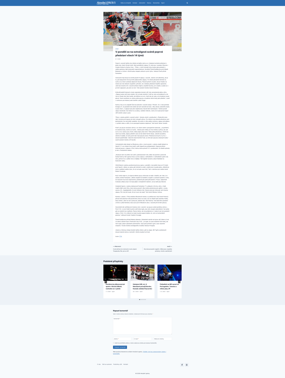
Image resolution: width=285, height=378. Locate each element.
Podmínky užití (117, 364)
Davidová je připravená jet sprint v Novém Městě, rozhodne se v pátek (115, 286)
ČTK (120, 236)
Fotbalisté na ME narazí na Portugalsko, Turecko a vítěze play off (169, 286)
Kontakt (125, 364)
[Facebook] (182, 365)
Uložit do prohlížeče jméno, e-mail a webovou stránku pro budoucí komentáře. (136, 343)
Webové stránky (159, 339)
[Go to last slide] (106, 281)
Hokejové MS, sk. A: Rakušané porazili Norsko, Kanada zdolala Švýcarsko (142, 286)
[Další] (179, 281)
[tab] (139, 299)
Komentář (117, 318)
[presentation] (115, 273)
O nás (99, 364)
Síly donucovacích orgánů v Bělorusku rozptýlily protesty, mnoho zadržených (158, 249)
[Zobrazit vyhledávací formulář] (187, 3)
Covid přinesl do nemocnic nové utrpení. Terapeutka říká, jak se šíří (125, 249)
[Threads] (187, 365)
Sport (163, 3)
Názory (149, 3)
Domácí (135, 3)
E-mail (136, 339)
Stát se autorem (107, 364)
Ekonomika (156, 3)
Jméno (116, 339)
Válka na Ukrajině (125, 3)
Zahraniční (142, 3)
